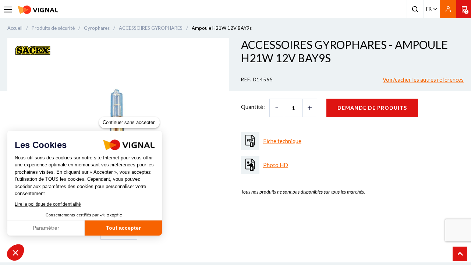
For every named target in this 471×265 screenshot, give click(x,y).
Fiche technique (282, 141)
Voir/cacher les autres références (423, 79)
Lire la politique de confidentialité (48, 204)
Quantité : (253, 106)
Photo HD (275, 165)
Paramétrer (46, 228)
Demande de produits (372, 108)
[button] (15, 252)
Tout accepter (123, 228)
